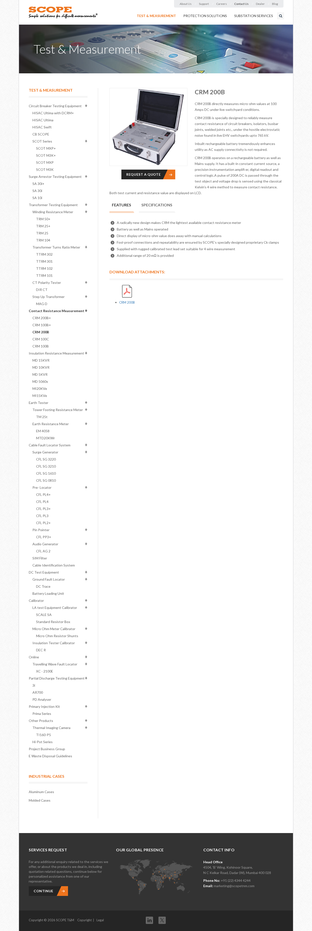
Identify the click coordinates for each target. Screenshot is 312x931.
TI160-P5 (43, 735)
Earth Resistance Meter (50, 424)
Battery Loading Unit (48, 593)
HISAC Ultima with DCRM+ (53, 113)
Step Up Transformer (48, 297)
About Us (186, 4)
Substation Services (253, 16)
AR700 (37, 692)
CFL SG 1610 (46, 473)
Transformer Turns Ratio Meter (56, 247)
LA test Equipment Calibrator (54, 607)
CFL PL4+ (43, 494)
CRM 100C (40, 339)
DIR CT (42, 290)
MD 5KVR (40, 374)
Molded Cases (39, 800)
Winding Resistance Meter (52, 212)
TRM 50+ (43, 219)
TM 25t (42, 417)
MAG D (41, 304)
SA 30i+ (38, 184)
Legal (100, 920)
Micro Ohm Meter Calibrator (53, 629)
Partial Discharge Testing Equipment (57, 678)
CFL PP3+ (43, 537)
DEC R (41, 650)
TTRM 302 (44, 254)
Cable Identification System (53, 565)
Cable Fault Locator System (49, 445)
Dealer (260, 4)
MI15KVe (39, 396)
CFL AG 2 (43, 551)
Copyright (84, 920)
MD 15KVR (40, 360)
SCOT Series (42, 141)
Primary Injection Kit (44, 706)
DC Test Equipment (44, 572)
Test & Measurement (156, 16)
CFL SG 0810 (46, 480)
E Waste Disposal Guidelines (50, 756)
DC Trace (43, 586)
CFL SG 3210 (46, 466)
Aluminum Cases (41, 792)
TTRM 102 (44, 268)
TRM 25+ (43, 226)
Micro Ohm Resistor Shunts (57, 636)
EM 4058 (42, 431)
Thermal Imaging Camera (51, 728)
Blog (275, 4)
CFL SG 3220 (46, 459)
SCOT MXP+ (46, 148)
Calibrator (36, 600)
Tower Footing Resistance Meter (57, 410)
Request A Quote (143, 174)
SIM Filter (39, 558)
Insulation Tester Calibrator (53, 643)
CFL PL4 (42, 501)
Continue (43, 891)
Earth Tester (38, 403)
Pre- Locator (41, 487)
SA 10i (37, 198)
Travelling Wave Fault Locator (54, 664)
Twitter (162, 918)
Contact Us (241, 4)
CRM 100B (40, 346)
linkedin (149, 920)
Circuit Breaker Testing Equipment (55, 106)
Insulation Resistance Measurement (56, 353)
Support (204, 4)
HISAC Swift (42, 127)
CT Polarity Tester (46, 282)
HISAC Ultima (42, 120)
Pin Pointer (40, 530)
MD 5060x (40, 381)
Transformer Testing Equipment (53, 205)
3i (33, 685)
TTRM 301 (44, 261)
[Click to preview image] (148, 127)
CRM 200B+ (41, 318)
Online (34, 657)
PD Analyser (41, 699)
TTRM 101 (44, 275)
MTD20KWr (45, 438)
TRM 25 (42, 233)
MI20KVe (39, 388)
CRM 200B (40, 332)
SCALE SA (44, 615)
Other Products (41, 721)
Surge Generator (45, 452)
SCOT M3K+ (46, 155)
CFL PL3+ (43, 509)
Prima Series (41, 713)
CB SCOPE (40, 134)
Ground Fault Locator (48, 579)
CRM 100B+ (41, 325)
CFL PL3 (42, 516)
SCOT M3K (45, 169)
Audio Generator (45, 544)
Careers (221, 4)
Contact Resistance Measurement (56, 311)
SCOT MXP (45, 162)
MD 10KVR (40, 367)
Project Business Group (47, 749)
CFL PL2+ (43, 523)
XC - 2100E (44, 671)
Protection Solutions (205, 16)
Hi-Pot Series (42, 742)
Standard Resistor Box (53, 622)
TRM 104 (43, 240)
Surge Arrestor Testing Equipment (55, 176)
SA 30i (37, 191)
